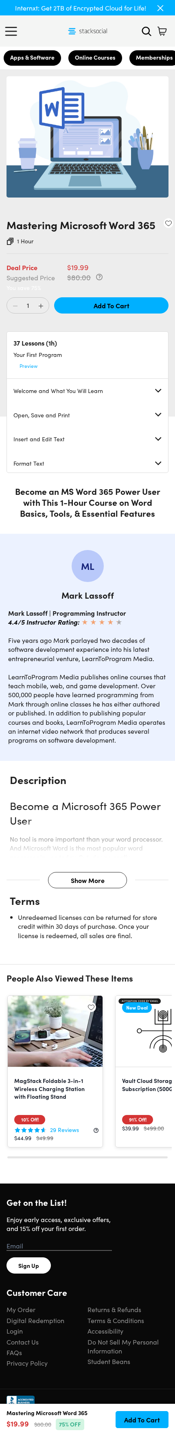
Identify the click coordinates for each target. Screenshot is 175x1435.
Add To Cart (111, 305)
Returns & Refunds (114, 1309)
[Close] (160, 8)
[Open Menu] (13, 31)
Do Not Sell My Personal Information (123, 1346)
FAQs (14, 1352)
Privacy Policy (27, 1362)
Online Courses (95, 57)
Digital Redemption (35, 1320)
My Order (21, 1309)
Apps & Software (32, 57)
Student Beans (109, 1361)
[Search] (146, 31)
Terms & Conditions (116, 1320)
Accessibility (105, 1330)
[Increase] (41, 306)
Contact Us (23, 1341)
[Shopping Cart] (162, 31)
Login (15, 1330)
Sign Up (28, 1265)
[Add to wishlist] (168, 223)
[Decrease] (15, 306)
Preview (28, 365)
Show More (88, 880)
